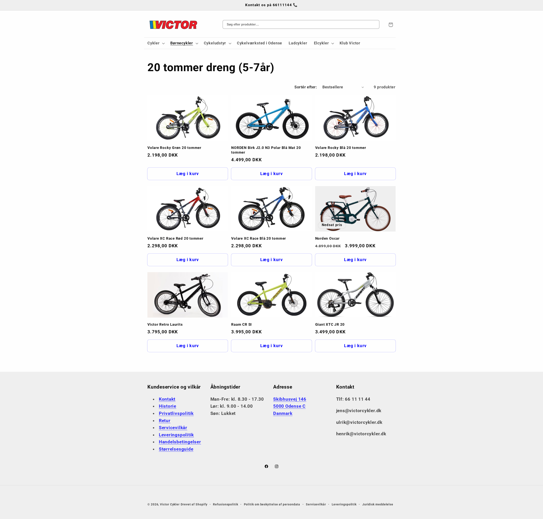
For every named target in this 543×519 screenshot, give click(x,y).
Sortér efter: (305, 87)
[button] (155, 43)
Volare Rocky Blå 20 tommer (340, 148)
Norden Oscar (327, 238)
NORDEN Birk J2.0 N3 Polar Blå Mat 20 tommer (266, 150)
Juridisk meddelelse (377, 504)
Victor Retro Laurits (165, 324)
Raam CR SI (241, 324)
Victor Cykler (170, 504)
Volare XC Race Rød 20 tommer (175, 238)
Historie (167, 406)
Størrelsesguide (176, 449)
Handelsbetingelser (180, 441)
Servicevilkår (173, 427)
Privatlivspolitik (176, 413)
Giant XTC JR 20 (330, 324)
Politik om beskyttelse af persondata (272, 504)
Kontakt (167, 399)
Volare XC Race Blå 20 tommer (258, 238)
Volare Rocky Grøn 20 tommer (174, 148)
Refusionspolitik (225, 504)
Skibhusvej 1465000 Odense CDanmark (289, 406)
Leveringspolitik (176, 434)
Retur (165, 420)
